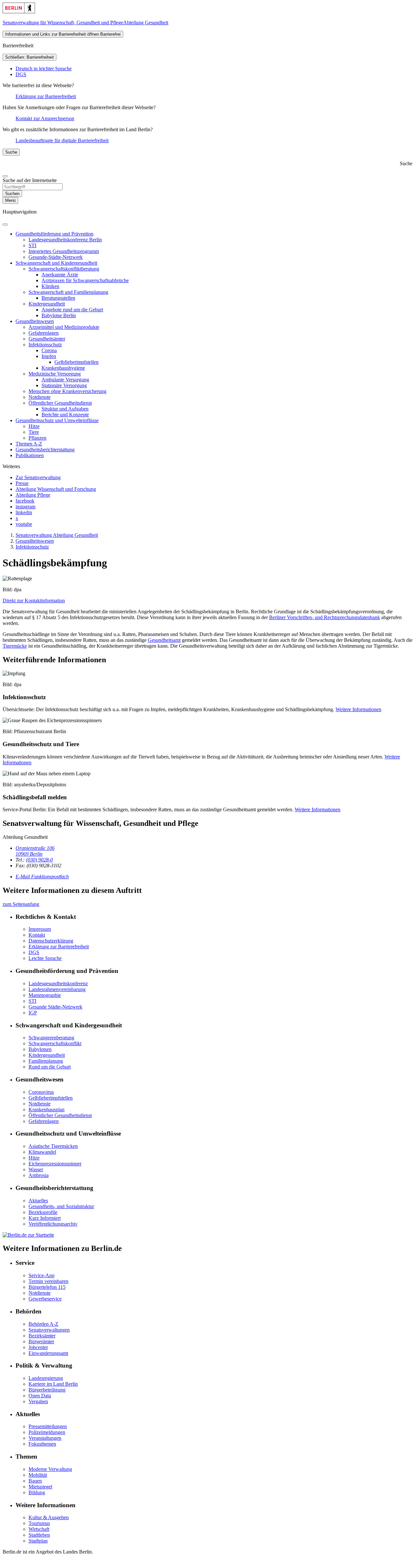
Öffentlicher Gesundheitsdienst (60, 1115)
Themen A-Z (29, 443)
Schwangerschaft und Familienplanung (68, 292)
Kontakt (37, 935)
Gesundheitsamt (164, 640)
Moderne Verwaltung (50, 1469)
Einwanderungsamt (48, 1353)
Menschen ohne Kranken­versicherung (67, 391)
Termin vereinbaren (48, 1281)
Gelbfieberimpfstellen (51, 1098)
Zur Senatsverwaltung (38, 477)
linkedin (24, 512)
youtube (24, 524)
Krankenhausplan (47, 1109)
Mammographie (45, 995)
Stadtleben (39, 1535)
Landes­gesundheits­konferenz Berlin (65, 239)
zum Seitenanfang (21, 904)
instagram (25, 506)
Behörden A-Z (43, 1324)
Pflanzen (37, 438)
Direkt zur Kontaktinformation (34, 600)
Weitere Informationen (358, 709)
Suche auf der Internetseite (30, 180)
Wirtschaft (39, 1529)
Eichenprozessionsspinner (55, 1163)
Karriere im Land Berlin (53, 1384)
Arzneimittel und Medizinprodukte (64, 327)
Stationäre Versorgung (64, 385)
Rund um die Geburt (50, 1066)
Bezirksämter (42, 1335)
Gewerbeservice (45, 1298)
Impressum (40, 929)
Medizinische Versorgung (55, 373)
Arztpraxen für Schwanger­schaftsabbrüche (85, 280)
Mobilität (38, 1475)
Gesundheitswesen (35, 321)
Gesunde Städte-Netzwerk (55, 1007)
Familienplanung (46, 1061)
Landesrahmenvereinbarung (57, 989)
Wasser (36, 1169)
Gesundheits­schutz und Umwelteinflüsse (57, 420)
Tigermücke (15, 646)
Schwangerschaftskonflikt (55, 1043)
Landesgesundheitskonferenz (58, 983)
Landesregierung (46, 1378)
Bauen (35, 1481)
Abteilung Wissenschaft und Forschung (56, 489)
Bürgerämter (41, 1341)
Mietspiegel (40, 1486)
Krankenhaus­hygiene (63, 368)
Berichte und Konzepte (65, 414)
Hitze (34, 426)
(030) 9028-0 (39, 859)
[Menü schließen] (5, 224)
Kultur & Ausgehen (49, 1517)
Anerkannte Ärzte (60, 274)
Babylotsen (40, 1049)
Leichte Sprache (45, 958)
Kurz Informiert (45, 1218)
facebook (25, 500)
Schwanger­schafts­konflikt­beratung (64, 269)
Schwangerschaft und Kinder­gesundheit (56, 263)
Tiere (34, 432)
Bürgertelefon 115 (47, 1287)
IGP (33, 1012)
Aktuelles (38, 1200)
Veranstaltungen (45, 1438)
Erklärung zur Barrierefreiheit (46, 96)
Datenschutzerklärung (51, 940)
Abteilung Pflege (33, 495)
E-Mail (42, 876)
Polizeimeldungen (47, 1432)
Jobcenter (38, 1347)
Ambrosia (39, 1175)
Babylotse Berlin (59, 315)
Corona (49, 350)
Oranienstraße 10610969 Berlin (35, 851)
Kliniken (50, 286)
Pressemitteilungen (48, 1426)
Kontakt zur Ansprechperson (45, 118)
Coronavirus (41, 1092)
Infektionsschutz (45, 344)
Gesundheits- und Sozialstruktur (61, 1206)
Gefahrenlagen (44, 333)
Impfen (49, 356)
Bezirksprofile (43, 1212)
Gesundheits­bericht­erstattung (45, 449)
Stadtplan (38, 1540)
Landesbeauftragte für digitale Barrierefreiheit (62, 140)
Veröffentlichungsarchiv (53, 1224)
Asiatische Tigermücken (53, 1146)
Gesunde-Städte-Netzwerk (56, 257)
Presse (22, 483)
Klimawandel (42, 1152)
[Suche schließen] (5, 176)
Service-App (41, 1275)
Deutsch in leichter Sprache (44, 68)
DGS (21, 74)
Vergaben (38, 1401)
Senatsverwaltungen (49, 1330)
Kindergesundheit (47, 1055)
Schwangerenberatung (51, 1037)
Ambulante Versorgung (65, 379)
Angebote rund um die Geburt (72, 309)
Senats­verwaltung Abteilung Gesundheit (57, 535)
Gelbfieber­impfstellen (76, 362)
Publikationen (30, 455)
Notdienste (40, 397)
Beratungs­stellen (58, 298)
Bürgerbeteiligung (47, 1389)
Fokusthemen (42, 1444)
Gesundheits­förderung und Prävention (54, 234)
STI (32, 245)
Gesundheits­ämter (47, 338)
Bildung (37, 1492)
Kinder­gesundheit (47, 303)
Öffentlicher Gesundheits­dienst (60, 403)
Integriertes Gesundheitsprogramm (64, 251)
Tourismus (39, 1523)
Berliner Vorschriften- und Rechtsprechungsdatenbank (324, 617)
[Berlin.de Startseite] (19, 11)
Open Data (40, 1395)
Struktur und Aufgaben (65, 408)
